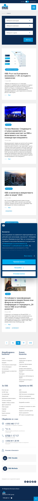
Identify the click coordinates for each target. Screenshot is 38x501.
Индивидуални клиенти (8, 353)
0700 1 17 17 (12, 436)
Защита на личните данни (26, 410)
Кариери (4, 409)
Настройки (18, 267)
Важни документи (23, 412)
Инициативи (9, 188)
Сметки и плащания (7, 360)
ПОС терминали (23, 366)
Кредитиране (22, 358)
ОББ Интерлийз (23, 392)
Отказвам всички (19, 274)
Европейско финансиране (9, 398)
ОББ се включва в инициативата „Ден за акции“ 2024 (19, 194)
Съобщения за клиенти (12, 69)
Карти (3, 358)
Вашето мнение (6, 413)
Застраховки (5, 369)
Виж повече (28, 256)
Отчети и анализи (6, 400)
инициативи (9, 211)
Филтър (28, 40)
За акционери (5, 394)
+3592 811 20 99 (12, 441)
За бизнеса (33, 1)
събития (8, 328)
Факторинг (22, 374)
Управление (5, 396)
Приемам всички (19, 262)
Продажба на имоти (24, 402)
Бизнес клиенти (22, 353)
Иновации (8, 124)
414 (30, 343)
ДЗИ (20, 390)
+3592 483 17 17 (12, 424)
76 (18, 343)
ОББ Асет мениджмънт (25, 396)
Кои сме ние (5, 390)
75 (13, 343)
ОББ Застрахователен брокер (26, 398)
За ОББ (5, 386)
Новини (4, 411)
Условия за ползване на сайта (27, 406)
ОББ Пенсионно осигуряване (26, 394)
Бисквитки (21, 408)
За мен (23, 1)
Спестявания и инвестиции (9, 364)
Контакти (4, 415)
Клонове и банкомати (11, 450)
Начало (4, 13)
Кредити (4, 362)
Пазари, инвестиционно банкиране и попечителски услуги (26, 370)
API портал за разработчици (26, 415)
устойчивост (15, 328)
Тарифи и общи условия (8, 402)
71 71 (8, 429)
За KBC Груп (5, 392)
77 (23, 343)
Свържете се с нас (10, 419)
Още (9, 95)
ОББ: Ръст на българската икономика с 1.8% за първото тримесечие (18, 76)
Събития (8, 294)
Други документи (6, 404)
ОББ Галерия (5, 407)
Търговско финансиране (25, 364)
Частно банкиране (7, 367)
